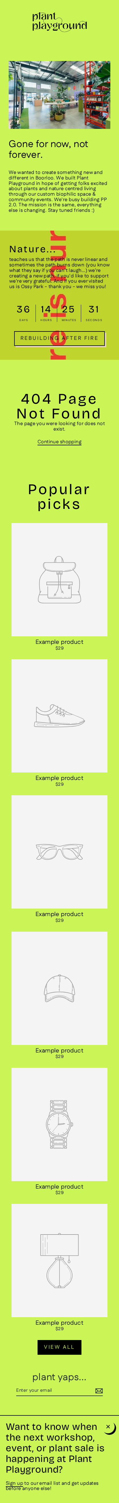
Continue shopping (59, 441)
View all (59, 1347)
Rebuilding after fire (60, 338)
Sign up (14, 1483)
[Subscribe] (98, 1391)
